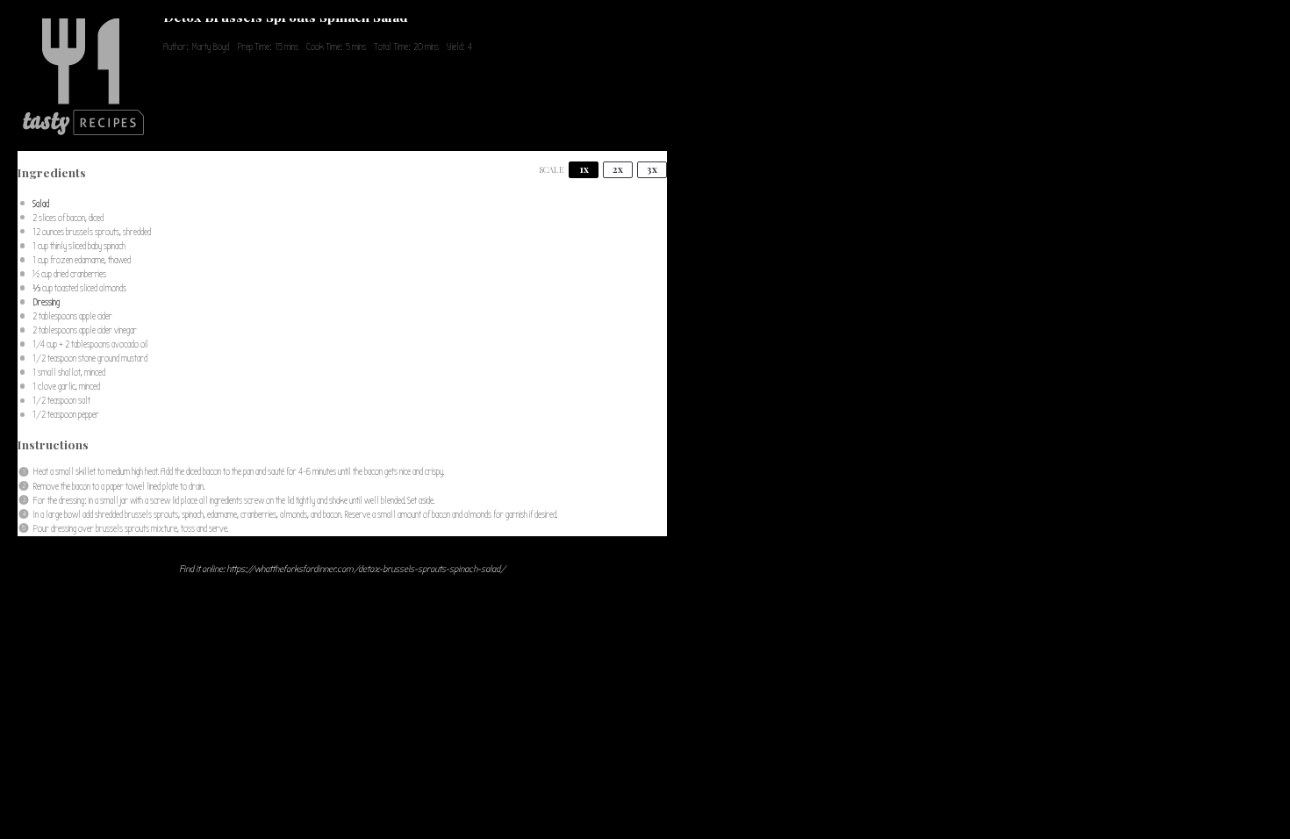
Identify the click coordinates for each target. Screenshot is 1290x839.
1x (584, 169)
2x (618, 169)
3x (652, 169)
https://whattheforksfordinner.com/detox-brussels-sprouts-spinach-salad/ (365, 569)
